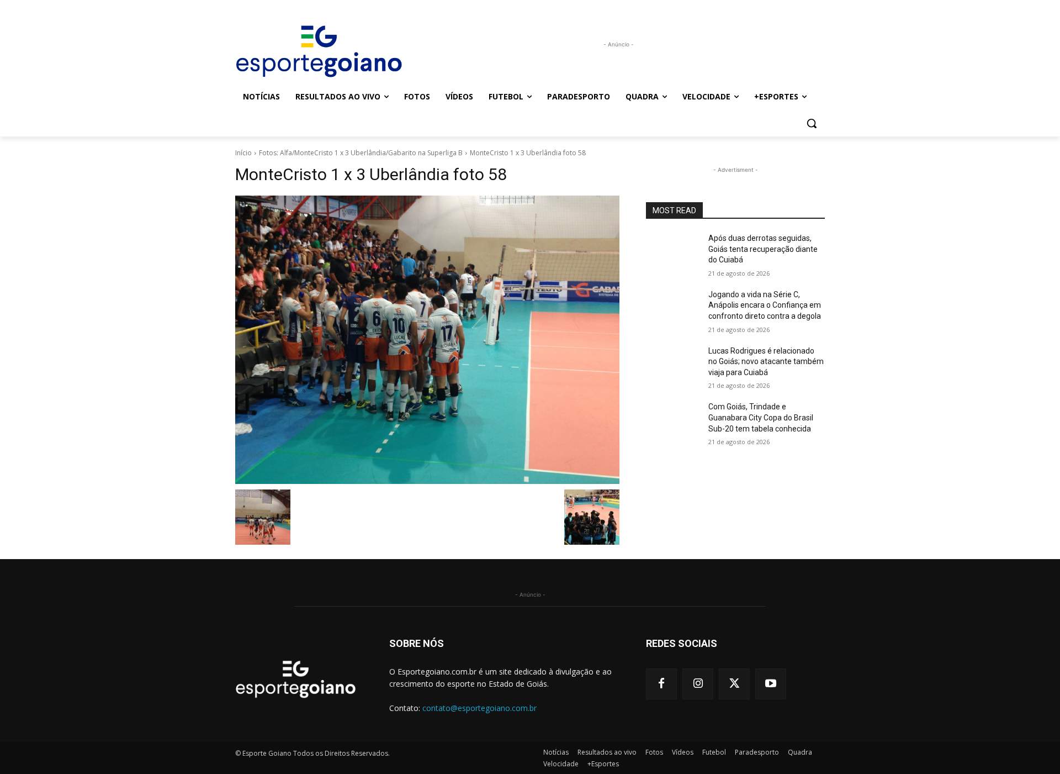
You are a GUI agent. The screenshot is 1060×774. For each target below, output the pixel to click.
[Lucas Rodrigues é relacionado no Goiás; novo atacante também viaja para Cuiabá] (672, 364)
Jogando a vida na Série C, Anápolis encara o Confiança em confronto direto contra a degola (764, 305)
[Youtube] (770, 683)
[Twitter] (734, 683)
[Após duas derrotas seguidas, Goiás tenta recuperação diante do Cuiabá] (672, 252)
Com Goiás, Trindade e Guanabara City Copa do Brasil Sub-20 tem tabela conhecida (760, 417)
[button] (811, 123)
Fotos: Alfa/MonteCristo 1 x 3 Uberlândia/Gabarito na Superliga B (361, 152)
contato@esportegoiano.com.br (479, 708)
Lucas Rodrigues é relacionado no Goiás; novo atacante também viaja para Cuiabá (766, 361)
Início (243, 152)
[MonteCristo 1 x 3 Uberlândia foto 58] (427, 340)
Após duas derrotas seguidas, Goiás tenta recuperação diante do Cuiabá (763, 249)
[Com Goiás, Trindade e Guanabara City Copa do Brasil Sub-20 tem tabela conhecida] (672, 420)
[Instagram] (697, 683)
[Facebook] (661, 683)
